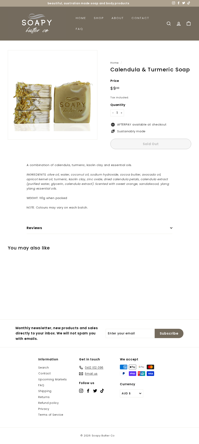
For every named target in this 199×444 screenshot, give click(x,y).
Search (43, 368)
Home (81, 18)
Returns (44, 397)
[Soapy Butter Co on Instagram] (81, 390)
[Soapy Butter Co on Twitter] (95, 390)
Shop (99, 18)
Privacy (43, 409)
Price (114, 81)
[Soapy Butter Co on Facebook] (88, 390)
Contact (140, 18)
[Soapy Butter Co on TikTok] (102, 390)
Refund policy (48, 403)
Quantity (118, 105)
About (118, 18)
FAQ (79, 29)
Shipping (44, 391)
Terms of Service (50, 415)
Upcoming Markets (52, 379)
